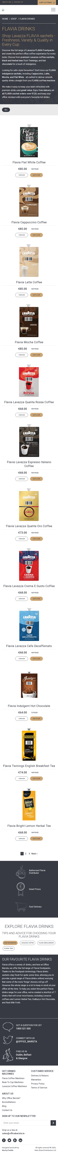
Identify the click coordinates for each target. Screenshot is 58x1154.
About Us (7, 1093)
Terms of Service (39, 1087)
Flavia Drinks (27, 19)
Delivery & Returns (40, 1075)
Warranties (36, 1079)
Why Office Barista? (11, 1098)
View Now (22, 175)
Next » (34, 853)
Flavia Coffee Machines (13, 1078)
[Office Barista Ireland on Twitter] (8, 1140)
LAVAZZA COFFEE (27, 943)
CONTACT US (18, 2)
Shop (14, 19)
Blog (4, 1106)
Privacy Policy (38, 1083)
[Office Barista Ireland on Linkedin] (19, 1140)
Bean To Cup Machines (12, 1082)
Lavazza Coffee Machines (14, 1086)
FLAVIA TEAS (8, 948)
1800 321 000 (6, 2)
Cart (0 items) (45, 2)
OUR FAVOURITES (10, 943)
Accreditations (9, 1102)
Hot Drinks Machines (9, 1072)
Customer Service (42, 1071)
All (6, 110)
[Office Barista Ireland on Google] (14, 1140)
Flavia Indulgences (46, 943)
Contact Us (7, 1110)
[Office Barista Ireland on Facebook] (4, 1140)
